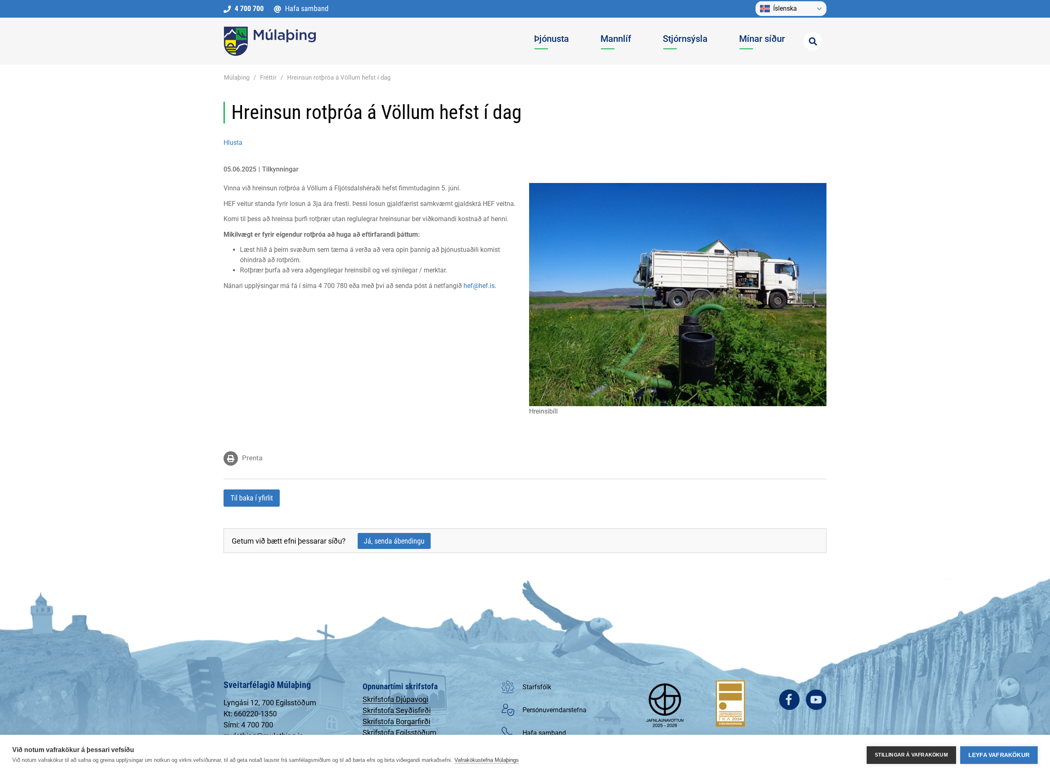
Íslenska (785, 8)
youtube (816, 699)
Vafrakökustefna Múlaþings (486, 760)
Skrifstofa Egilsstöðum (399, 732)
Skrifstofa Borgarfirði (396, 721)
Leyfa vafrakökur (998, 755)
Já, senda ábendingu (394, 541)
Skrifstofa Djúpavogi (395, 699)
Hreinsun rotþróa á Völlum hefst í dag (338, 77)
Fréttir (268, 77)
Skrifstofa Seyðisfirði (397, 710)
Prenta (252, 458)
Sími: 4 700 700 (248, 724)
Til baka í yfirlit (252, 498)
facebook (789, 699)
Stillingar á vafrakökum (911, 755)
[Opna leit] (812, 41)
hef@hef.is (479, 286)
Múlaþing (236, 77)
